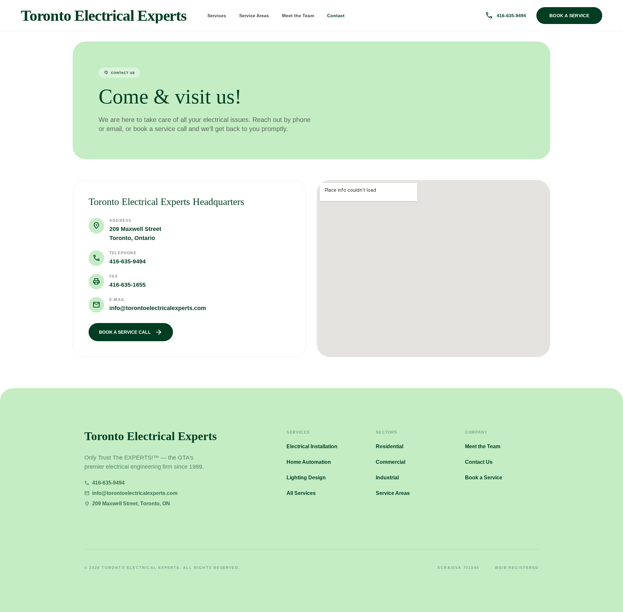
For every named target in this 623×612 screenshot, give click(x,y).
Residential (389, 446)
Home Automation (309, 462)
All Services (301, 493)
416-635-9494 (127, 261)
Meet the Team (298, 15)
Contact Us (479, 462)
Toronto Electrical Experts (104, 15)
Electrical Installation (312, 446)
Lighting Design (306, 477)
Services (216, 15)
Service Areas (254, 15)
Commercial (390, 462)
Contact (336, 15)
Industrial (387, 477)
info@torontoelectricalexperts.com (157, 308)
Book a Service (483, 477)
